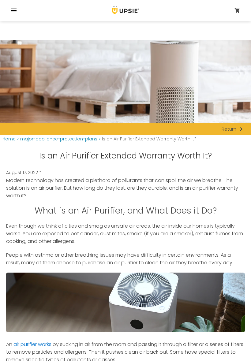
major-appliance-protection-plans (58, 139)
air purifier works (32, 344)
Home (9, 139)
